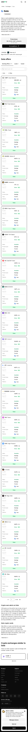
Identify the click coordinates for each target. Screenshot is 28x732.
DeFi (2, 677)
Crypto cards (4, 681)
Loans (2, 679)
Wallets (16, 677)
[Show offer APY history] (20, 80)
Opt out (14, 724)
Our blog (17, 679)
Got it (14, 728)
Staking (2, 673)
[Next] (19, 599)
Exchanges (17, 673)
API (15, 681)
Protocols (17, 675)
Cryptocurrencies (19, 671)
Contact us (3, 687)
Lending (3, 675)
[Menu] (25, 2)
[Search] (21, 2)
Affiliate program (4, 689)
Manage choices (14, 720)
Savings (3, 671)
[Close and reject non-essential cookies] (25, 711)
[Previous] (8, 599)
